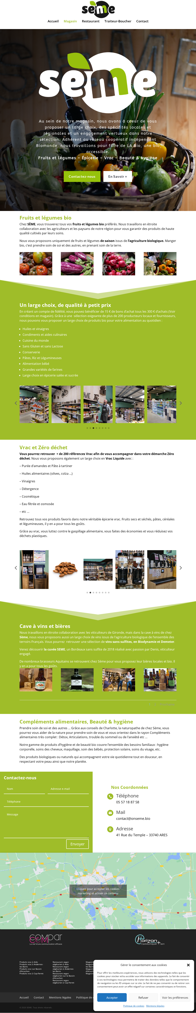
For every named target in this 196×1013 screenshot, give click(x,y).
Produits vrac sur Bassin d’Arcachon (31, 970)
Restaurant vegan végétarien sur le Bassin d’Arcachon (64, 975)
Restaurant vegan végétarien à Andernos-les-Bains (63, 968)
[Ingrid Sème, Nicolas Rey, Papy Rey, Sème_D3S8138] (118, 690)
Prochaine (167, 704)
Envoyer (77, 844)
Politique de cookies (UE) (92, 997)
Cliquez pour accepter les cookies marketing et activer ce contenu (98, 891)
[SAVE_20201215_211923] (77, 690)
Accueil (53, 21)
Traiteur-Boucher (118, 21)
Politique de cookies (133, 1005)
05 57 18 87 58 (127, 802)
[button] (188, 965)
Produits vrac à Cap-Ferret (31, 973)
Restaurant (91, 21)
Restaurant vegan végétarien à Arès (61, 963)
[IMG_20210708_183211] (160, 690)
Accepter (112, 997)
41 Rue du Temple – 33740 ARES (141, 835)
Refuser (143, 997)
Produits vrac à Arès (29, 962)
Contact (142, 21)
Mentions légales (155, 1005)
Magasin (70, 21)
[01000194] (160, 274)
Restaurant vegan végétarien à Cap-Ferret (63, 981)
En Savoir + (117, 176)
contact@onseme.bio (133, 818)
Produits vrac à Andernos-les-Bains (31, 965)
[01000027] (36, 274)
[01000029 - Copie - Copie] (118, 274)
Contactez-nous (82, 176)
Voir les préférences (175, 997)
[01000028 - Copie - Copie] (77, 274)
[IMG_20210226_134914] (36, 690)
